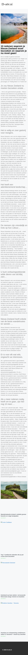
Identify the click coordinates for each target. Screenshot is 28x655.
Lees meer (3, 517)
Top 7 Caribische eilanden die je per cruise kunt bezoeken (12, 555)
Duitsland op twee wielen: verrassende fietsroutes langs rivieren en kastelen (13, 596)
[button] (21, 4)
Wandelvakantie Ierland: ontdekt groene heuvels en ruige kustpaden (13, 515)
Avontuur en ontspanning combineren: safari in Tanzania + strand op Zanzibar (13, 633)
